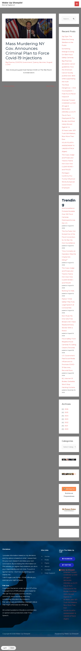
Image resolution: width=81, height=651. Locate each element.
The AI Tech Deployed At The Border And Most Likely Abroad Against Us (68, 121)
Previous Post (8, 86)
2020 (66, 429)
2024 (66, 416)
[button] (8, 648)
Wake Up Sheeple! (12, 2)
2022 (66, 422)
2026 (66, 409)
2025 (66, 412)
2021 (66, 426)
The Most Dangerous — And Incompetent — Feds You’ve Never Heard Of (69, 91)
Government (27, 62)
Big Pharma (10, 62)
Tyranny (35, 62)
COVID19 (18, 62)
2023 (66, 419)
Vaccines (42, 62)
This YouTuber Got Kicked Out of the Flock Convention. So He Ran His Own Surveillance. (68, 237)
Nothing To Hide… (68, 291)
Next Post (51, 86)
